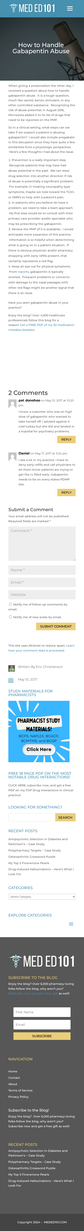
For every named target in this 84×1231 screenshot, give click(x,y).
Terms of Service (20, 1090)
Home (12, 1071)
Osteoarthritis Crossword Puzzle (31, 857)
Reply (66, 439)
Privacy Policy (18, 1097)
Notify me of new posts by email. (37, 617)
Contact (14, 1078)
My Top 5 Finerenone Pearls (28, 863)
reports (23, 272)
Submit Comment (56, 626)
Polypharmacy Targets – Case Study (34, 850)
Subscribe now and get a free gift (33, 993)
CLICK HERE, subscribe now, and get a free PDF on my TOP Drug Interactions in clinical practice (40, 790)
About (12, 1084)
